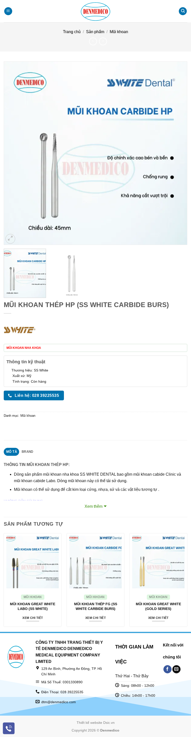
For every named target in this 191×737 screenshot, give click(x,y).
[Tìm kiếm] (183, 11)
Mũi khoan (119, 32)
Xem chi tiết (32, 617)
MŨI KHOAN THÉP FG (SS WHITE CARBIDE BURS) (95, 606)
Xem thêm (93, 506)
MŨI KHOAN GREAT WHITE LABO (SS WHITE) (32, 606)
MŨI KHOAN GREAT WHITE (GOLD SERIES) (158, 606)
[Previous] (13, 153)
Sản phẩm (95, 32)
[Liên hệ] (8, 728)
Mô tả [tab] (11, 452)
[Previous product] (103, 41)
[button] (8, 11)
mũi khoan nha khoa (61, 474)
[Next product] (93, 41)
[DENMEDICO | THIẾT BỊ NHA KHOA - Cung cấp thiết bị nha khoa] (95, 11)
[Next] (177, 153)
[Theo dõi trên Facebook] (167, 669)
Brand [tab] (27, 452)
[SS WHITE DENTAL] (20, 330)
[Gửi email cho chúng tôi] (176, 669)
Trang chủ (72, 32)
